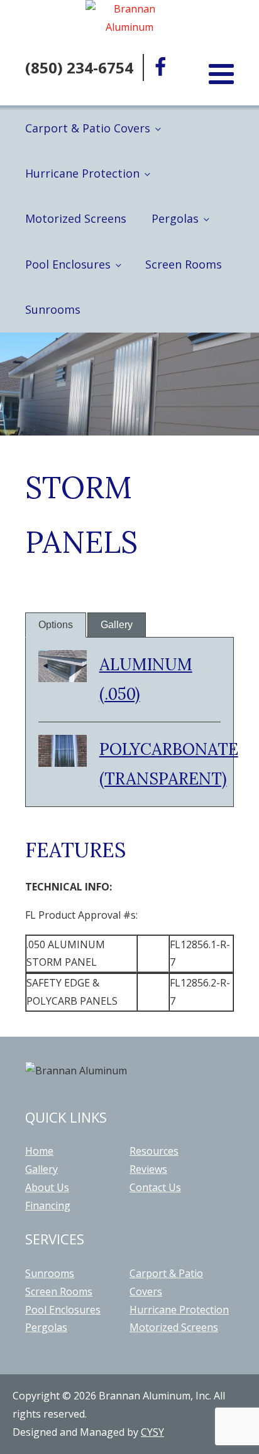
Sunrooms (52, 309)
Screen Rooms (183, 264)
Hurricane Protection (82, 173)
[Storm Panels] (62, 678)
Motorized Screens (75, 218)
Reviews (148, 1169)
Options (55, 624)
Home (39, 1151)
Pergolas (175, 218)
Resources (154, 1151)
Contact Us (155, 1187)
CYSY (152, 1432)
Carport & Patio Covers (87, 128)
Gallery (117, 624)
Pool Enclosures (68, 264)
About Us (47, 1187)
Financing (47, 1205)
